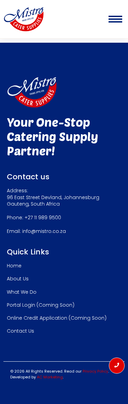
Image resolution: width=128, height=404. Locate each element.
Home (14, 265)
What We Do (22, 292)
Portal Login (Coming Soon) (40, 305)
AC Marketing (50, 377)
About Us (18, 278)
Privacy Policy (95, 371)
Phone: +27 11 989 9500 (34, 217)
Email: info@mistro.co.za (36, 231)
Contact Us (20, 331)
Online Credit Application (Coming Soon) (56, 318)
